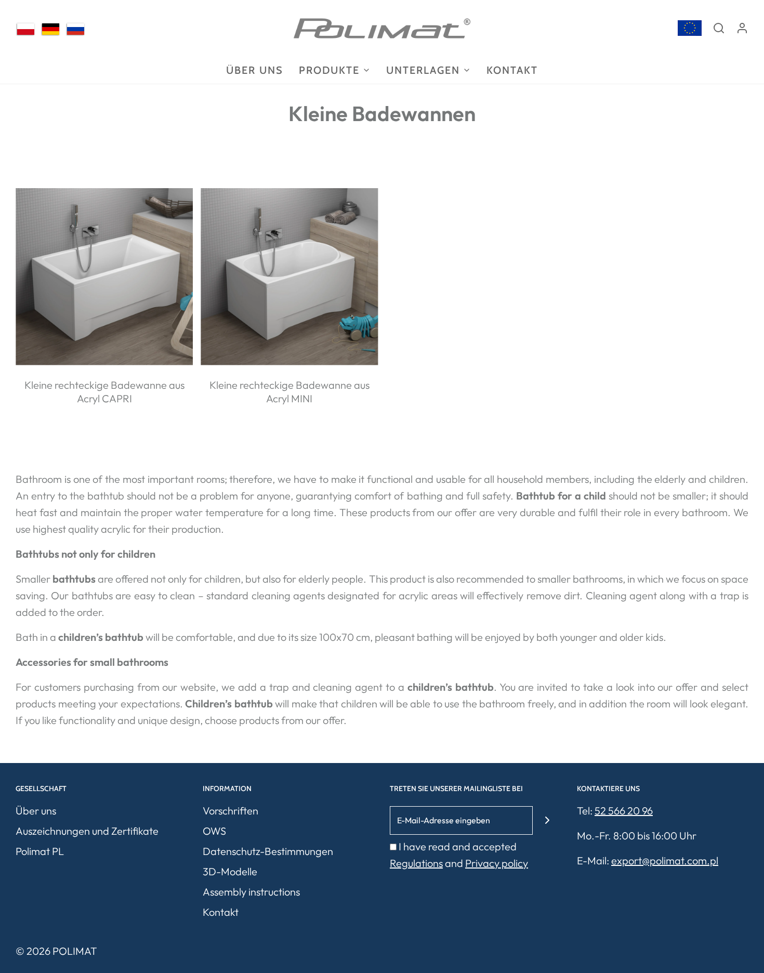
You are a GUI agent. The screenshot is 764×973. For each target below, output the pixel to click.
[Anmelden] (742, 28)
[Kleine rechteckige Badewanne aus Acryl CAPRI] (104, 276)
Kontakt (512, 70)
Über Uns (254, 70)
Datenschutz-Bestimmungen (268, 851)
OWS (214, 830)
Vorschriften (230, 810)
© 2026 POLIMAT (56, 950)
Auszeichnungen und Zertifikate (87, 830)
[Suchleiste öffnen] (718, 28)
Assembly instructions (251, 891)
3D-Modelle (230, 871)
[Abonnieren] (547, 820)
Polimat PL (40, 851)
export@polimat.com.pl (664, 860)
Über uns (36, 810)
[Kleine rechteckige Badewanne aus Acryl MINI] (289, 276)
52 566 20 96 (624, 810)
